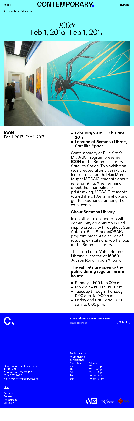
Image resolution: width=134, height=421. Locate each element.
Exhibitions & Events (19, 11)
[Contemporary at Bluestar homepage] (65, 5)
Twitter (8, 396)
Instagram (10, 399)
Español (125, 4)
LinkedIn (9, 402)
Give (6, 387)
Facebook (10, 393)
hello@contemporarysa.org (21, 378)
